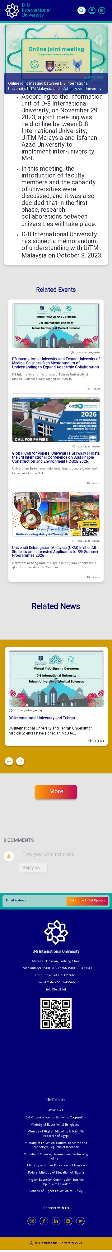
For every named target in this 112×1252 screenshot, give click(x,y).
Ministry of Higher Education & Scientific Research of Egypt (56, 1134)
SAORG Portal (55, 1111)
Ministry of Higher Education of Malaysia (56, 1166)
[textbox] (63, 854)
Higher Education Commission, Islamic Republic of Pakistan (56, 1182)
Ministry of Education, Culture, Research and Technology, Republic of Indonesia (56, 1145)
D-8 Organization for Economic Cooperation (56, 1118)
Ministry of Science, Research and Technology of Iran (56, 1157)
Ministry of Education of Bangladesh (56, 1125)
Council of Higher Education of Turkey (56, 1191)
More (56, 791)
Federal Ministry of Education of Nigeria (56, 1173)
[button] (9, 761)
